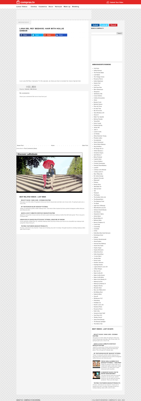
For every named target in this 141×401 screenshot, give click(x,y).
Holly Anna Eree (98, 252)
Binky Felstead (98, 157)
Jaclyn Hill (97, 127)
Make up (67, 6)
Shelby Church (98, 317)
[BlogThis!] (29, 87)
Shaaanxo (97, 91)
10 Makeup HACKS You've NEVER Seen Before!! (109, 373)
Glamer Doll (97, 83)
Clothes (34, 6)
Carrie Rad (97, 224)
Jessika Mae (97, 258)
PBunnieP (96, 180)
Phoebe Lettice (98, 138)
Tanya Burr (97, 121)
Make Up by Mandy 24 (100, 279)
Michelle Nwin (98, 288)
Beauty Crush (97, 102)
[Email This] (27, 87)
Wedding (75, 6)
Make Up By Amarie (99, 275)
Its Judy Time (97, 108)
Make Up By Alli (98, 273)
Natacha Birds (98, 294)
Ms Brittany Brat (98, 292)
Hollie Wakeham (98, 81)
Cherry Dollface (98, 161)
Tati (95, 191)
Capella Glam (97, 159)
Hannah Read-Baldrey (100, 165)
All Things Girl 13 (98, 148)
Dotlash (96, 237)
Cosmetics (43, 6)
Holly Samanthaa (98, 254)
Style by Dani (97, 188)
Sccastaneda (97, 140)
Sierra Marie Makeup (99, 144)
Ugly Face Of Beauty (99, 205)
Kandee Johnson (98, 262)
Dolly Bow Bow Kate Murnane (102, 233)
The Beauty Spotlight (99, 321)
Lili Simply (97, 134)
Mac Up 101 (97, 271)
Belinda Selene (98, 104)
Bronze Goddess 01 (99, 222)
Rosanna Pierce (98, 79)
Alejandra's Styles (99, 214)
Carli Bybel (97, 75)
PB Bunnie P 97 (98, 298)
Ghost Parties (97, 241)
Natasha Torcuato (99, 178)
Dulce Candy (97, 123)
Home (53, 145)
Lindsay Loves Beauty (100, 169)
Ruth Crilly (97, 311)
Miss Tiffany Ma (98, 174)
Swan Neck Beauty (99, 319)
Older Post (85, 145)
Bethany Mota (97, 220)
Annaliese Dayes (98, 153)
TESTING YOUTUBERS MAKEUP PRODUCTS (34, 226)
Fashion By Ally (98, 125)
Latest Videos (21, 6)
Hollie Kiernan (33, 89)
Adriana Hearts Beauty (100, 210)
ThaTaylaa (97, 195)
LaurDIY (96, 167)
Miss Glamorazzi (98, 89)
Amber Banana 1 (98, 151)
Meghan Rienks (98, 286)
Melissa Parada (98, 119)
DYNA (95, 231)
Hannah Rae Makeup (100, 243)
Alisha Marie (97, 216)
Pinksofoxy (97, 300)
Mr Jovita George (98, 176)
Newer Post (20, 145)
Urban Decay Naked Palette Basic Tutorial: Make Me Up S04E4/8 (42, 219)
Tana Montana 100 (99, 113)
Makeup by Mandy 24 (100, 283)
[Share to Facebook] (33, 87)
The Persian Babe (99, 72)
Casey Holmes (98, 96)
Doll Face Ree (98, 87)
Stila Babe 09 (97, 186)
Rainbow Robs (98, 307)
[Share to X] (31, 87)
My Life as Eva (98, 110)
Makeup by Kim (98, 281)
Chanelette (97, 226)
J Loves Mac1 (97, 256)
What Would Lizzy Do (100, 207)
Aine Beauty (97, 212)
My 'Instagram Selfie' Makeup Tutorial (34, 206)
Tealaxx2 (96, 193)
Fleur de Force (98, 106)
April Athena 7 (98, 155)
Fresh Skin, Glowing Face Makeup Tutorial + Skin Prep (111, 362)
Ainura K (96, 115)
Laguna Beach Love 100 (101, 267)
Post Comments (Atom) (30, 148)
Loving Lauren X (98, 172)
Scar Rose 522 (98, 315)
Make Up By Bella (99, 277)
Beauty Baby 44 (98, 218)
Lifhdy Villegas (98, 269)
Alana (95, 100)
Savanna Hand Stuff (99, 313)
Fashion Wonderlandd (100, 239)
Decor (51, 6)
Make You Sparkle (99, 117)
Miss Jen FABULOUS (100, 290)
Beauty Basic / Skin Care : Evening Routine (36, 200)
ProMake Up (97, 302)
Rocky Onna (97, 184)
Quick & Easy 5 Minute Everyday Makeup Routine (38, 213)
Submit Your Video (116, 2)
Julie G (96, 129)
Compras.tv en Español (32, 400)
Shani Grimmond (98, 142)
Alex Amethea (97, 146)
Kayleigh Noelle (98, 264)
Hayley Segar (97, 248)
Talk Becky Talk (98, 93)
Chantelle (96, 229)
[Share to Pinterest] (35, 87)
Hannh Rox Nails (98, 245)
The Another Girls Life (100, 197)
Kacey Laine (97, 260)
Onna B (96, 296)
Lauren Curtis (97, 131)
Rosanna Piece (98, 309)
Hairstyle (58, 6)
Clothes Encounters (99, 98)
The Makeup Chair (99, 201)
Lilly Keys (96, 68)
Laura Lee (97, 85)
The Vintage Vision (99, 77)
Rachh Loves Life (99, 304)
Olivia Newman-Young (100, 136)
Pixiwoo (96, 182)
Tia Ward (96, 203)
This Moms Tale (98, 324)
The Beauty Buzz (98, 199)
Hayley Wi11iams (98, 250)
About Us (19, 400)
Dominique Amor (98, 235)
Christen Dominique (99, 163)
